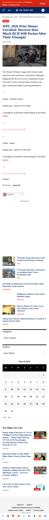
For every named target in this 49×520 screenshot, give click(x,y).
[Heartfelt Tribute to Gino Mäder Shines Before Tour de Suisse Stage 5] (40, 456)
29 (43, 404)
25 (18, 404)
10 (12, 389)
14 (37, 389)
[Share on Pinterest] (18, 516)
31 (12, 411)
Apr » (10, 417)
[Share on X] (8, 516)
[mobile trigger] (5, 10)
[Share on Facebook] (2, 516)
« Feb (4, 417)
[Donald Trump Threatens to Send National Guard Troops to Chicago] (9, 261)
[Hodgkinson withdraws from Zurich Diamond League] (9, 298)
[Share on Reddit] (39, 516)
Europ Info (6, 324)
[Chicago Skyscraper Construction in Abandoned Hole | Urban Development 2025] (9, 273)
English (10, 194)
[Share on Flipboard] (13, 516)
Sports (6, 21)
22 (43, 397)
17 (12, 397)
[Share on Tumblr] (34, 516)
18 (18, 397)
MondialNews (7, 289)
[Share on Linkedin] (29, 516)
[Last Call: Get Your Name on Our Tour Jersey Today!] (40, 487)
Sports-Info (16, 185)
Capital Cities (20, 314)
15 (43, 389)
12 (24, 389)
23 (6, 404)
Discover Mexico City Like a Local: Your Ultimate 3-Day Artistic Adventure (30, 308)
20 (31, 397)
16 (6, 397)
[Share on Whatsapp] (24, 516)
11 (18, 389)
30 (6, 411)
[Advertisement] (24, 227)
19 (24, 397)
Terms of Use (14, 5)
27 (31, 404)
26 (24, 404)
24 (12, 404)
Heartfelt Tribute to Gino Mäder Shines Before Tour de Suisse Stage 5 (17, 456)
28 (37, 404)
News (18, 263)
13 (31, 389)
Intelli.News (20, 299)
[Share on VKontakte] (45, 516)
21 (37, 397)
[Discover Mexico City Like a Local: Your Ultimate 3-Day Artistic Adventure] (9, 310)
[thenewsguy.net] (24, 10)
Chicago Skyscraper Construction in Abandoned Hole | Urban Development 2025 (31, 272)
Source (5, 116)
